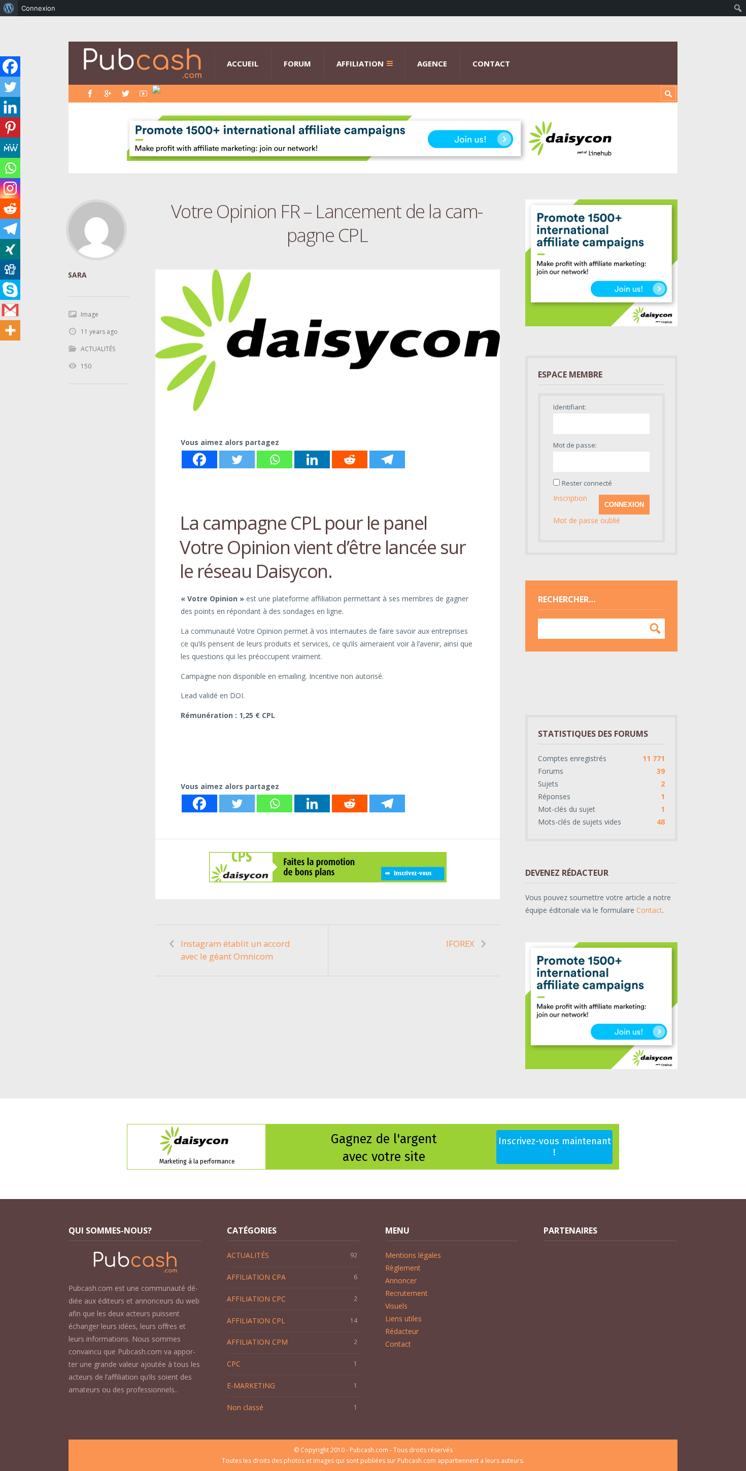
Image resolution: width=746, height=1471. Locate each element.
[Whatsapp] (274, 459)
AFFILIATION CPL (256, 1320)
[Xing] (10, 249)
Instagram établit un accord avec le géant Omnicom (235, 950)
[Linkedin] (312, 459)
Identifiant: (569, 407)
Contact (649, 910)
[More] (10, 330)
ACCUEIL (242, 63)
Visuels (396, 1306)
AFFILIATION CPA (256, 1277)
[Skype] (10, 290)
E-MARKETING (251, 1385)
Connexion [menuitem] (38, 8)
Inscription (570, 498)
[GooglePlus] (108, 93)
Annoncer (401, 1280)
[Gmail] (10, 310)
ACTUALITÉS (98, 349)
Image (89, 314)
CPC (234, 1364)
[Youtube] (143, 93)
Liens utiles (403, 1318)
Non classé (245, 1407)
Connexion (624, 504)
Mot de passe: (575, 445)
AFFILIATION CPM (257, 1342)
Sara (77, 275)
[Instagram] (10, 188)
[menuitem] (9, 8)
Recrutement (406, 1293)
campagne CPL (261, 522)
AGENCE (432, 63)
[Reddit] (349, 459)
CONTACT (491, 63)
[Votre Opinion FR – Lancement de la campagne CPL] (327, 340)
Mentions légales (413, 1255)
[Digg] (10, 269)
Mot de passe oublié (586, 520)
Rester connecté (587, 483)
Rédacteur (402, 1331)
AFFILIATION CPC (256, 1299)
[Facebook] (90, 93)
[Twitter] (125, 93)
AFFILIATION (360, 63)
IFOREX (460, 943)
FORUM (297, 63)
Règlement (403, 1268)
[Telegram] (387, 459)
